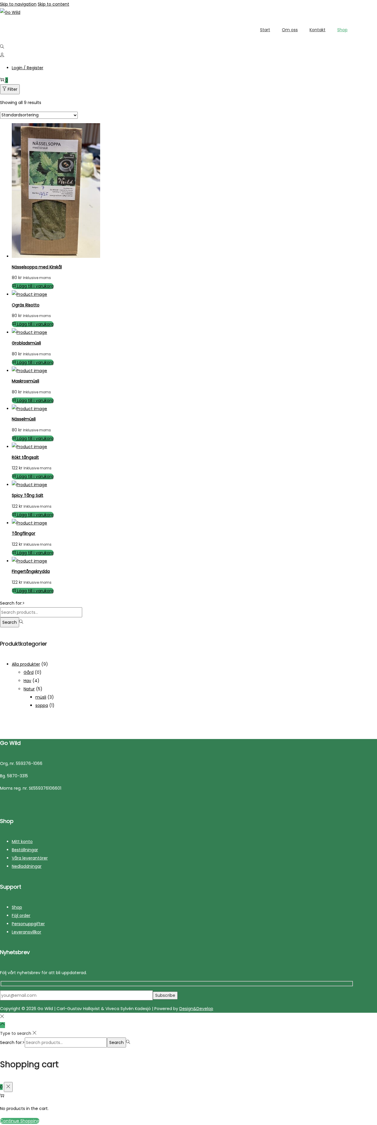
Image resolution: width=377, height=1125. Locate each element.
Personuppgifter (28, 924)
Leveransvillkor (26, 932)
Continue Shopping (19, 1121)
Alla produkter (26, 664)
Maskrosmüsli (25, 381)
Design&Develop (196, 1009)
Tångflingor (23, 533)
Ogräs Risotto (25, 305)
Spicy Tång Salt (27, 495)
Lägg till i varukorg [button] (35, 286)
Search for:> (12, 603)
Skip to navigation (18, 4)
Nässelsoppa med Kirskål (37, 267)
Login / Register (27, 68)
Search (9, 622)
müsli (40, 697)
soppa (41, 705)
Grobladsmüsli (26, 343)
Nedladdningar (27, 866)
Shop (17, 907)
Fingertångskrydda (31, 571)
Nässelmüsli (24, 419)
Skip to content (53, 4)
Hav (27, 681)
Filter (12, 89)
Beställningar (25, 850)
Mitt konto (22, 841)
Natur (29, 689)
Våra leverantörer (30, 858)
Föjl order (21, 915)
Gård (29, 672)
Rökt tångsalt (25, 457)
